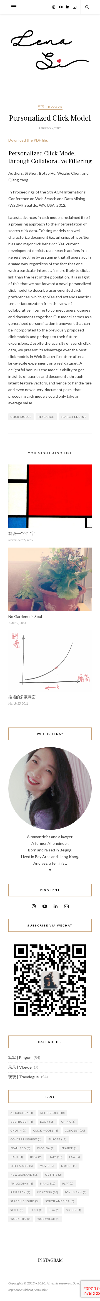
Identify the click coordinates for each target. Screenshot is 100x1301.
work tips (21, 1218)
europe (57, 1139)
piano (48, 1183)
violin (73, 1210)
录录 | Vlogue (20, 1067)
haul (17, 1157)
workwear (49, 1218)
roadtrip (47, 1192)
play (68, 1183)
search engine (73, 416)
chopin (19, 1130)
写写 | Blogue (50, 106)
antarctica (22, 1112)
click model (21, 416)
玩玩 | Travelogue (23, 1076)
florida (46, 1148)
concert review (26, 1139)
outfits (53, 1174)
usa (54, 1210)
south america (60, 1201)
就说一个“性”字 (21, 533)
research (46, 416)
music (69, 1165)
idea (36, 1157)
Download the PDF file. (28, 140)
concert (75, 1130)
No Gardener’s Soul (25, 616)
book (47, 1121)
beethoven (22, 1121)
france (69, 1148)
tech (36, 1210)
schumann (76, 1192)
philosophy (22, 1183)
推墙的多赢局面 (22, 696)
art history (52, 1112)
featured (21, 1148)
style (17, 1210)
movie (47, 1165)
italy (55, 1157)
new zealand (25, 1174)
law (74, 1157)
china (68, 1121)
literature (22, 1165)
